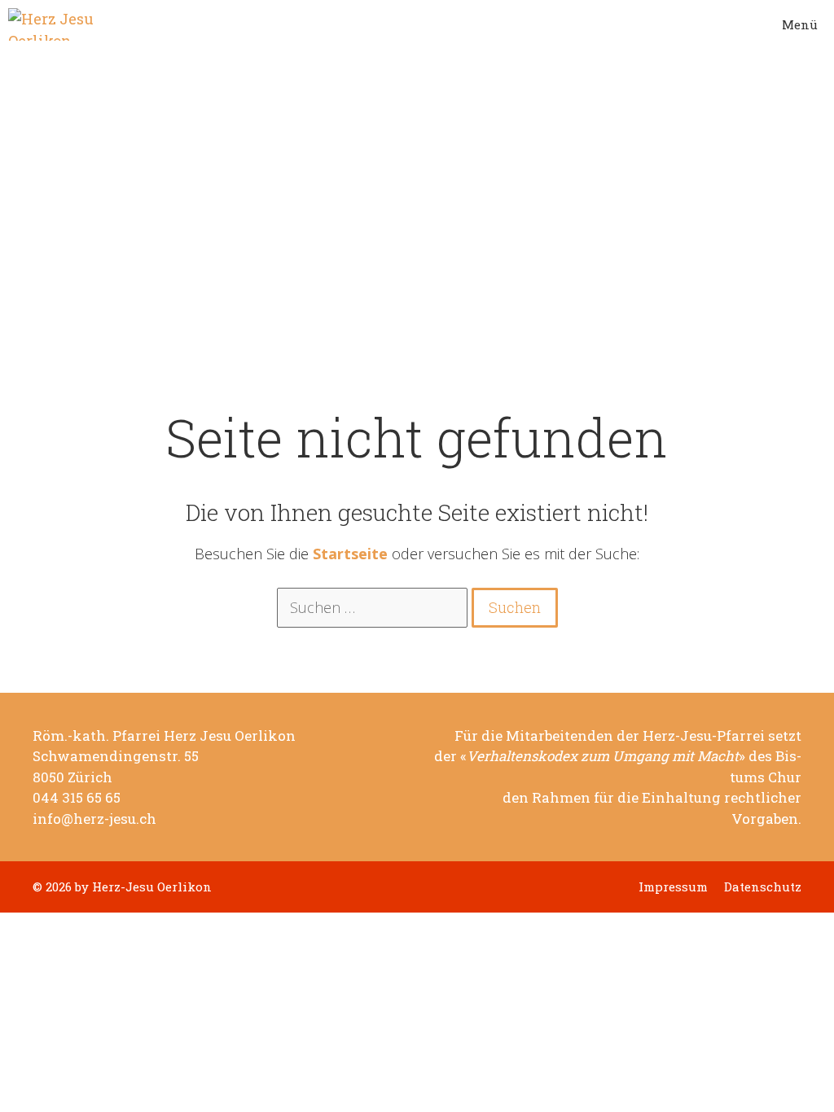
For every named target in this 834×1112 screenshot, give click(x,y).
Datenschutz (762, 887)
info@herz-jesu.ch (94, 819)
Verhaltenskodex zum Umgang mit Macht (603, 756)
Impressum (673, 887)
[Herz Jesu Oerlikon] (53, 24)
